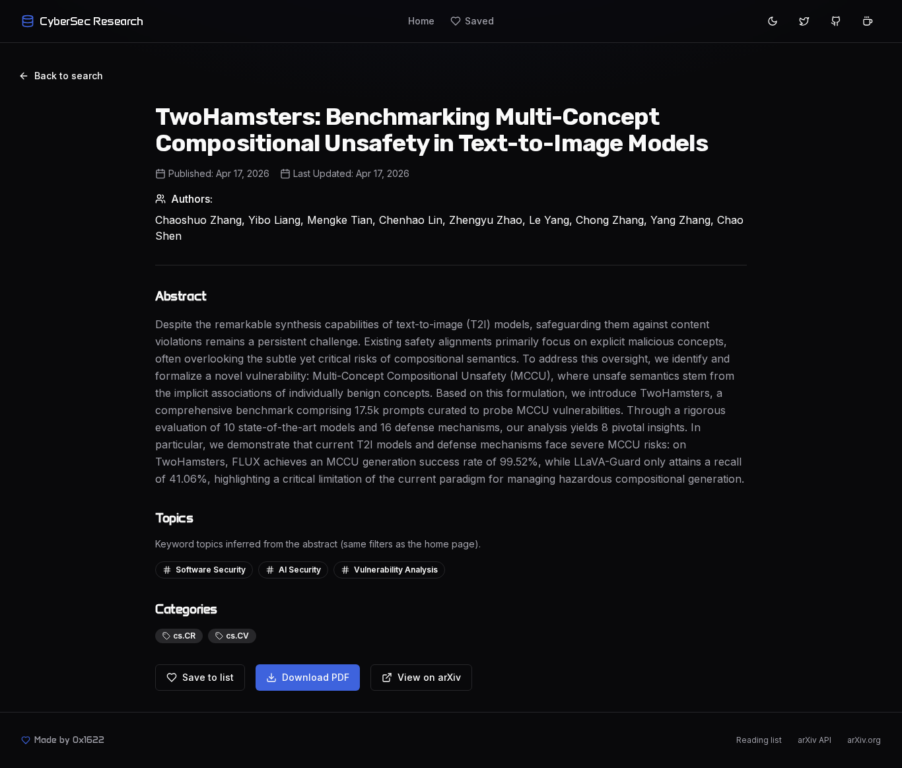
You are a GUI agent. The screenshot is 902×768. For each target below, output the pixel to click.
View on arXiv (429, 677)
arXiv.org (864, 740)
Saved (479, 20)
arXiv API (814, 740)
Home (421, 20)
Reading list (759, 740)
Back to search (68, 75)
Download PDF (315, 677)
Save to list (208, 677)
